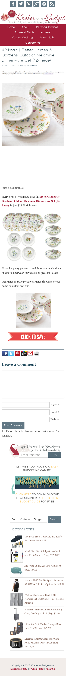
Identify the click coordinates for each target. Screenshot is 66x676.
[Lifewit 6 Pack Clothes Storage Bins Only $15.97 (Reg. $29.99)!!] (17, 629)
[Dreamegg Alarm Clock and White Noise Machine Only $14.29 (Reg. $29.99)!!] (17, 643)
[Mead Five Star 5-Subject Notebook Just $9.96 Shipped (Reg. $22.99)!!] (17, 556)
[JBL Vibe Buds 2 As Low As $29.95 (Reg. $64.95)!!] (17, 570)
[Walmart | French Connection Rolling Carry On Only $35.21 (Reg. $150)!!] (17, 614)
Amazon (46, 32)
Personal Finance (47, 27)
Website (55, 419)
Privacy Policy (36, 669)
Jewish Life (47, 37)
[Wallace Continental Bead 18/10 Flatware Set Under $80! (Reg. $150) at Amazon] (17, 600)
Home (11, 27)
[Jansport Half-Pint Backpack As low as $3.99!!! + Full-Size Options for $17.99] (17, 585)
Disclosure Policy (19, 669)
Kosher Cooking (22, 37)
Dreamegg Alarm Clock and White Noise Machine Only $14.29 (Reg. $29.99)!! (41, 642)
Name (54, 405)
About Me (50, 669)
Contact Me (33, 42)
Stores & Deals (24, 32)
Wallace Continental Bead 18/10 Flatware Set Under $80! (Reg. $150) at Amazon (44, 598)
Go (55, 455)
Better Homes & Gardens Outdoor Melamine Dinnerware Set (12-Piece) (31, 200)
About (25, 27)
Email (54, 412)
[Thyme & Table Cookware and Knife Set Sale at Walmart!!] (17, 541)
